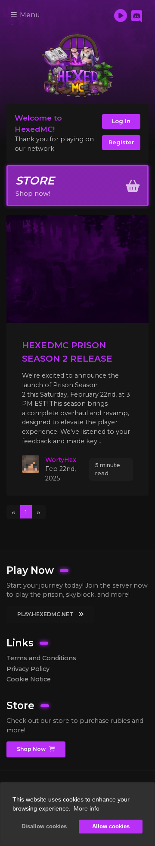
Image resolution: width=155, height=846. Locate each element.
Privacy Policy (28, 669)
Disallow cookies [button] (44, 827)
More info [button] (86, 808)
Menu (29, 15)
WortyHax (60, 460)
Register (121, 142)
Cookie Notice (28, 679)
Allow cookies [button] (111, 827)
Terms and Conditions (41, 658)
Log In (121, 121)
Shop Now (32, 749)
